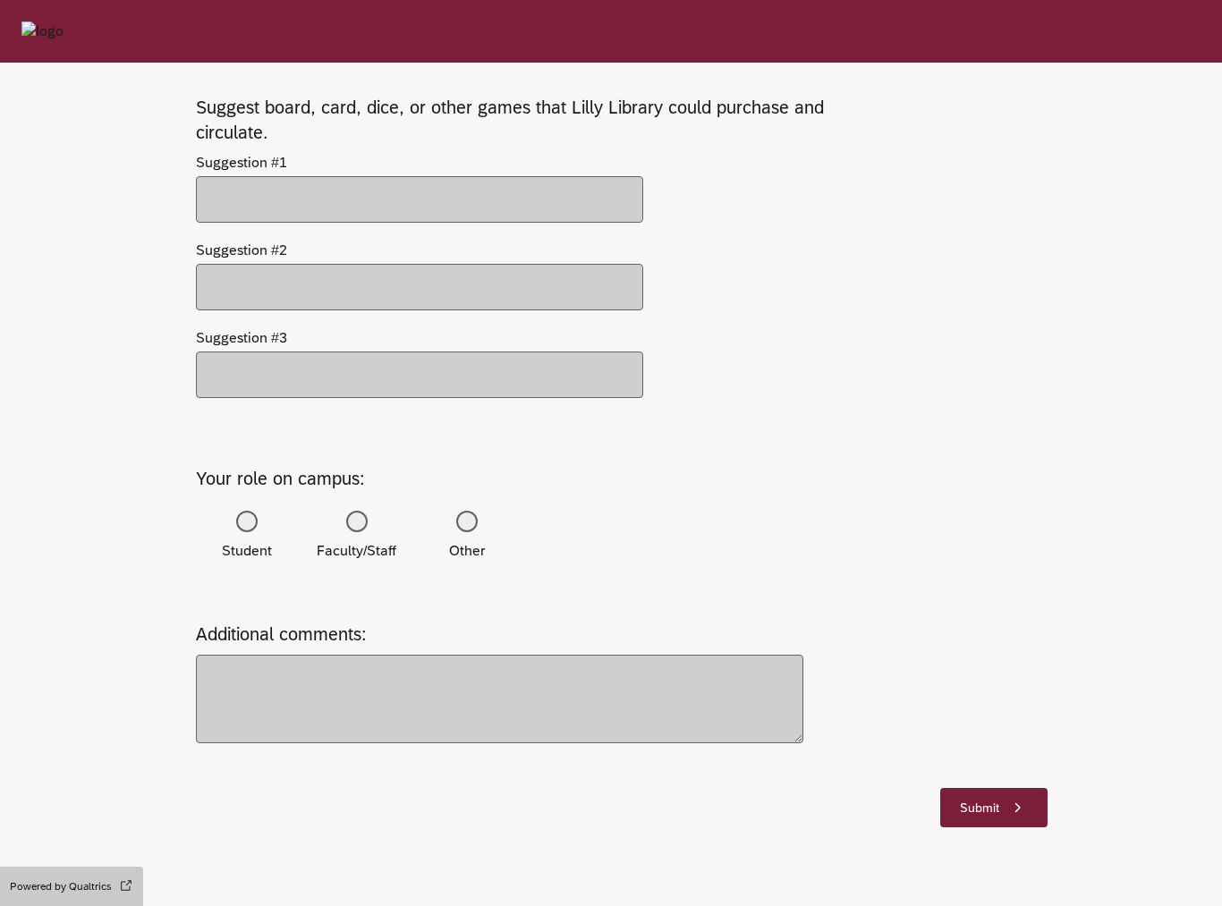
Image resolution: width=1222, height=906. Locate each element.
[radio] (247, 521)
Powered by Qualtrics (61, 886)
